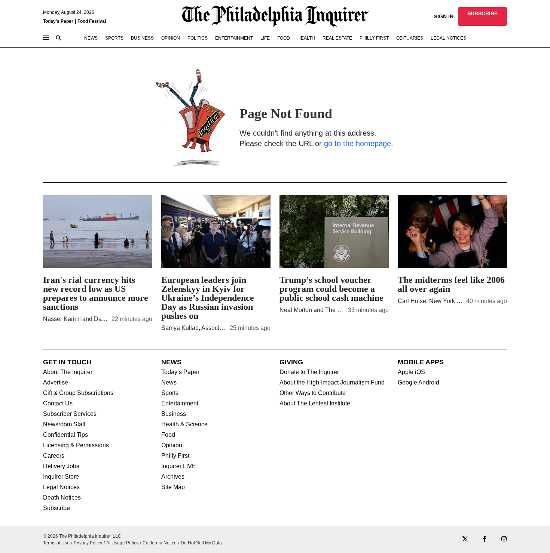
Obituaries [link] (409, 38)
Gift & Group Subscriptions (78, 393)
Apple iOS (411, 372)
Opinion (171, 445)
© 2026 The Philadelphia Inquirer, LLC (82, 536)
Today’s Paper (180, 372)
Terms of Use (56, 543)
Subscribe (56, 508)
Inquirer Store (61, 477)
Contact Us (58, 404)
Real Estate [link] (337, 38)
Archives (172, 477)
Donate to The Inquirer (309, 372)
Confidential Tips (65, 435)
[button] (482, 16)
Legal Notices (61, 487)
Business (173, 414)
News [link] (91, 38)
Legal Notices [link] (448, 38)
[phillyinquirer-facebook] (485, 539)
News (169, 383)
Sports (169, 393)
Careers (53, 456)
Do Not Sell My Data (201, 543)
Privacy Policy (88, 543)
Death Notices (62, 498)
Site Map (173, 487)
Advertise (55, 383)
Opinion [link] (170, 38)
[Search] (58, 38)
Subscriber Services (70, 414)
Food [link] (283, 38)
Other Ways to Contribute (312, 393)
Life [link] (265, 38)
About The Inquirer (67, 372)
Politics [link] (197, 38)
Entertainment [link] (234, 38)
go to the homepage (357, 143)
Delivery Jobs (61, 466)
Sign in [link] (443, 16)
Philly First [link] (374, 38)
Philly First (175, 456)
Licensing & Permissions (76, 445)
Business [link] (142, 38)
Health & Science (184, 424)
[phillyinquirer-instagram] (504, 539)
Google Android (418, 383)
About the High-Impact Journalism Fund (332, 383)
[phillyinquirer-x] (465, 539)
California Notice (160, 543)
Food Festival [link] (91, 21)
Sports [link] (114, 38)
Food (168, 435)
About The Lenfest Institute (314, 404)
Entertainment (179, 404)
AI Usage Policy (122, 543)
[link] (482, 16)
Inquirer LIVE (178, 466)
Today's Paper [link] (58, 21)
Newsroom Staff (64, 424)
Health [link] (306, 38)
